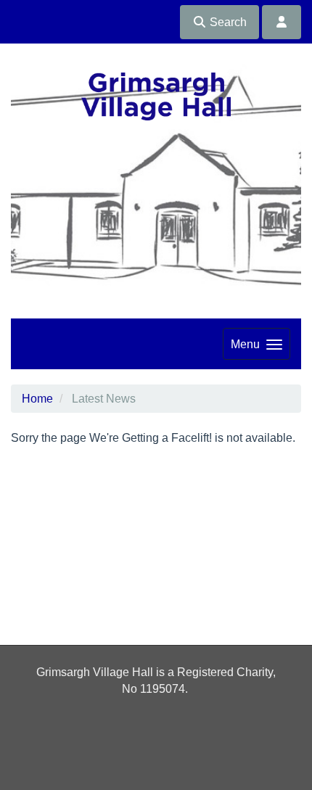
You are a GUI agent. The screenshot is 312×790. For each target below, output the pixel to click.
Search (227, 22)
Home (37, 398)
